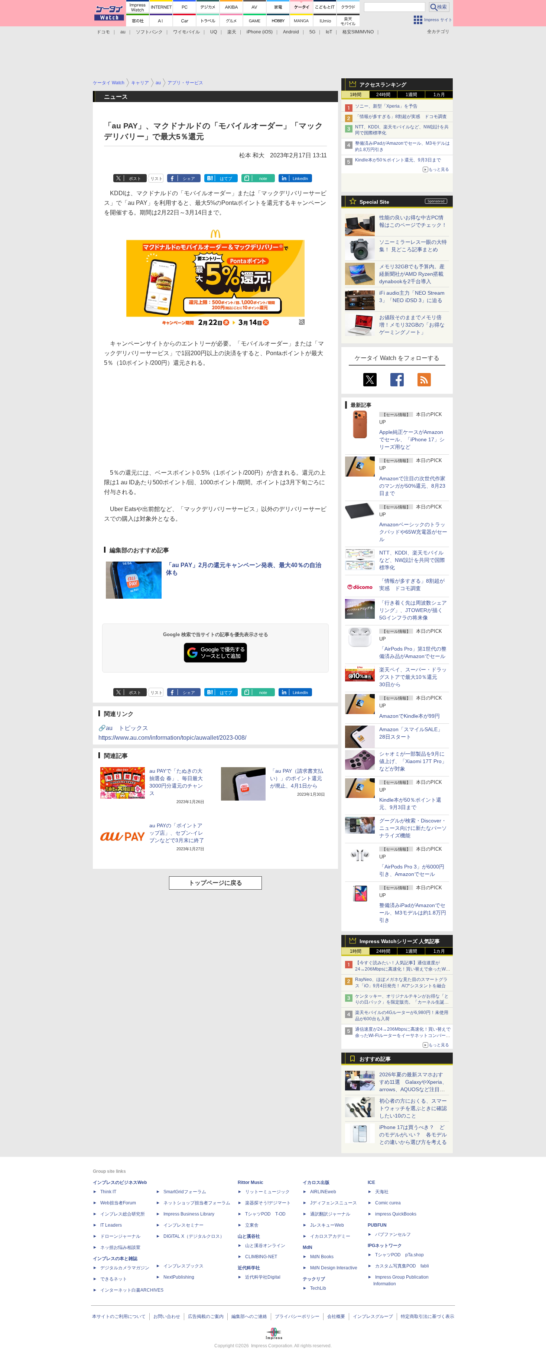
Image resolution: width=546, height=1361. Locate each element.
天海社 (382, 1191)
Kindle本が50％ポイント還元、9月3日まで (398, 160)
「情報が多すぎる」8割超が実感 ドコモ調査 (401, 116)
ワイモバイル (186, 32)
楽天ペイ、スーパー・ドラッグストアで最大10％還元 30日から (413, 677)
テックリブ (314, 1279)
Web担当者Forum (118, 1202)
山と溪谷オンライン (265, 1245)
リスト (156, 178)
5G (312, 32)
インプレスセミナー (183, 1225)
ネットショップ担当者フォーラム (196, 1202)
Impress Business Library (188, 1214)
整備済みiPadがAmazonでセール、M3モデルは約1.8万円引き (412, 912)
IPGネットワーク (385, 1245)
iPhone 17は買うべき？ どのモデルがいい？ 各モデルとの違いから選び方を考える (413, 1134)
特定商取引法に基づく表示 (427, 1316)
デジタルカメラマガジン (124, 1267)
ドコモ (103, 32)
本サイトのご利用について (119, 1316)
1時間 (355, 94)
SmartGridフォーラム (184, 1191)
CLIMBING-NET (261, 1256)
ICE (371, 1182)
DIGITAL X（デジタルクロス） (193, 1236)
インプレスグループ (373, 1316)
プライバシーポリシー (297, 1316)
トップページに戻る (215, 883)
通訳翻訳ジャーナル (330, 1214)
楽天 (231, 32)
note (263, 178)
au (123, 32)
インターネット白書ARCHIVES (131, 1290)
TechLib (318, 1288)
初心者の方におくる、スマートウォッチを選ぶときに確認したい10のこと (413, 1108)
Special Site (374, 202)
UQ (213, 32)
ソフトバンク (149, 32)
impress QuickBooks (395, 1214)
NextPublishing (178, 1277)
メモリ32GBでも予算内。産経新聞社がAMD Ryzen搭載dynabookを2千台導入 (412, 274)
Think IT (108, 1191)
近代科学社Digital (262, 1277)
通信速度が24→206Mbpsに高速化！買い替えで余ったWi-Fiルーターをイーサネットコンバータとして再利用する (403, 1035)
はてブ (226, 178)
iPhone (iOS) (260, 32)
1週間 (411, 94)
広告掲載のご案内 (206, 1316)
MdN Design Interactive (333, 1267)
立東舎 (252, 1225)
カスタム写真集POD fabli (402, 1266)
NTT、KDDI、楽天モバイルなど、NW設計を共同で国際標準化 (412, 560)
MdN (307, 1247)
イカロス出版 (316, 1182)
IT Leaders (111, 1225)
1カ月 (439, 94)
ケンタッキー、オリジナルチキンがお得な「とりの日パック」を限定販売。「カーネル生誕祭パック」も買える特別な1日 (402, 1002)
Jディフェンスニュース (333, 1202)
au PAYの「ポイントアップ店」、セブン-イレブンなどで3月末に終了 (176, 832)
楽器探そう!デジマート (268, 1202)
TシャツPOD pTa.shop (399, 1254)
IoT (329, 32)
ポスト (135, 178)
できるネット (113, 1279)
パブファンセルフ (393, 1234)
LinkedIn (300, 178)
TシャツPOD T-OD (265, 1214)
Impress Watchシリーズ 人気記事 (400, 941)
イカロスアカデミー (330, 1236)
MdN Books (322, 1256)
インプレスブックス (183, 1266)
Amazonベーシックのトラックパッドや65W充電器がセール (413, 531)
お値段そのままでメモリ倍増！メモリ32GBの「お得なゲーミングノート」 (412, 324)
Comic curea (388, 1202)
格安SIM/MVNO (358, 32)
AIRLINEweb (323, 1191)
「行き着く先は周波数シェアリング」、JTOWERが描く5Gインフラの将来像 (413, 610)
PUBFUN (377, 1225)
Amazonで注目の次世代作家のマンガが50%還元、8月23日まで (412, 485)
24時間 (383, 94)
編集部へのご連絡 (249, 1316)
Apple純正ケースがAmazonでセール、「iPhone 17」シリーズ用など (412, 439)
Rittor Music (250, 1182)
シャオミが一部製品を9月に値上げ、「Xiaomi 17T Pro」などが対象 (413, 761)
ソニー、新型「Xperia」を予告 (386, 106)
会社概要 (336, 1316)
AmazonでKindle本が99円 (409, 716)
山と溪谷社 (249, 1236)
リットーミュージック (267, 1191)
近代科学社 (249, 1267)
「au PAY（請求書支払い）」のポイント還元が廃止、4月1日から (296, 778)
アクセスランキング (383, 85)
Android (291, 32)
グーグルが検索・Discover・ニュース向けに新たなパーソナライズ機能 (413, 828)
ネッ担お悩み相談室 (120, 1247)
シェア (189, 178)
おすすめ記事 (375, 1059)
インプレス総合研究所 (122, 1214)
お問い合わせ (166, 1316)
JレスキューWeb (327, 1225)
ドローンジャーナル (120, 1236)
